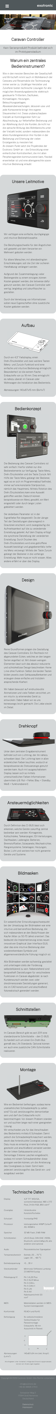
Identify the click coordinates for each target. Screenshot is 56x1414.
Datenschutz (28, 1404)
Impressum (27, 1407)
